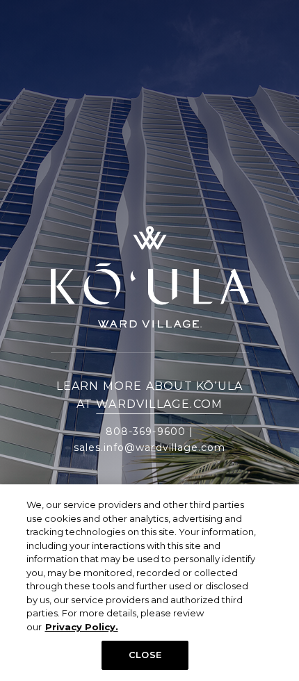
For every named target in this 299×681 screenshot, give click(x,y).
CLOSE (145, 654)
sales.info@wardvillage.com (149, 447)
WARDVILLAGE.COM (159, 404)
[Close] (276, 506)
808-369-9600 (146, 431)
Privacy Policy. (81, 626)
